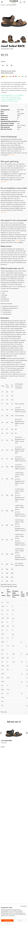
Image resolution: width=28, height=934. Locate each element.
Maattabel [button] (3, 61)
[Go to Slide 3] (17, 41)
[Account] (20, 2)
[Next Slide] (25, 20)
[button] (14, 21)
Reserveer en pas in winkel (8, 71)
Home (2, 5)
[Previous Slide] (2, 20)
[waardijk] (14, 2)
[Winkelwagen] (24, 2)
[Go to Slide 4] (23, 39)
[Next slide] (27, 733)
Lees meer (12, 155)
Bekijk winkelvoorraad (7, 73)
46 (7, 65)
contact (17, 240)
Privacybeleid (23, 906)
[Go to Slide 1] (5, 41)
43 (2, 65)
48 (11, 65)
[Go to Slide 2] (11, 39)
